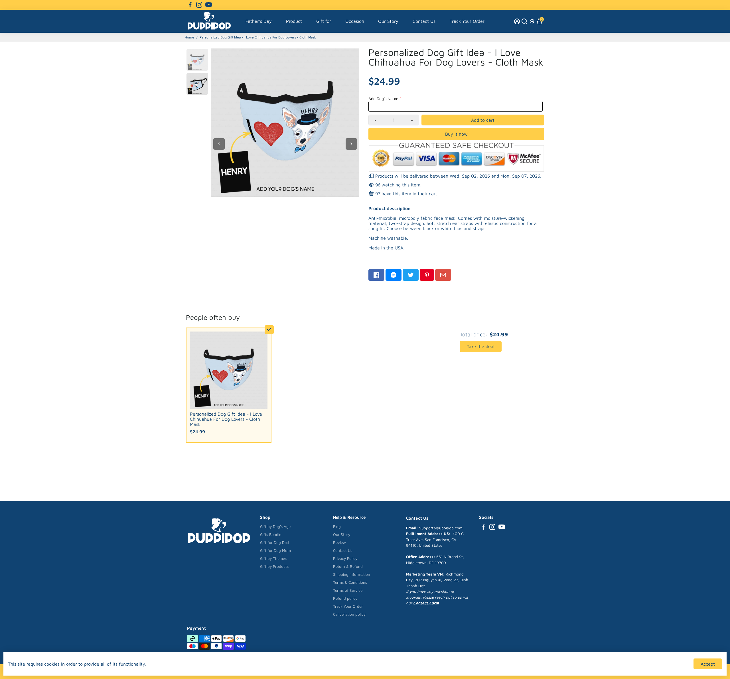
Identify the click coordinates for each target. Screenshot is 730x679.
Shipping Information (351, 574)
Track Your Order (467, 21)
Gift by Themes (273, 558)
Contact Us (424, 21)
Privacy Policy (345, 558)
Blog (337, 526)
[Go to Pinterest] (427, 275)
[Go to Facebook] (190, 5)
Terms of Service (347, 590)
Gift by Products (274, 566)
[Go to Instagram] (199, 5)
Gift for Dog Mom (275, 550)
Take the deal (480, 346)
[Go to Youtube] (208, 5)
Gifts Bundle (270, 534)
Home (189, 37)
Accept (708, 663)
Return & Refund (348, 566)
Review (339, 542)
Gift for (323, 21)
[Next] (351, 144)
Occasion (354, 21)
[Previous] (219, 144)
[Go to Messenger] (394, 275)
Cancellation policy (349, 614)
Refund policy (345, 598)
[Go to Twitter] (411, 275)
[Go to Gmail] (443, 275)
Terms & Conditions (350, 582)
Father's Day (259, 21)
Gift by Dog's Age (275, 526)
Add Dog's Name (383, 98)
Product (294, 21)
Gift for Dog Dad (274, 542)
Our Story (388, 21)
